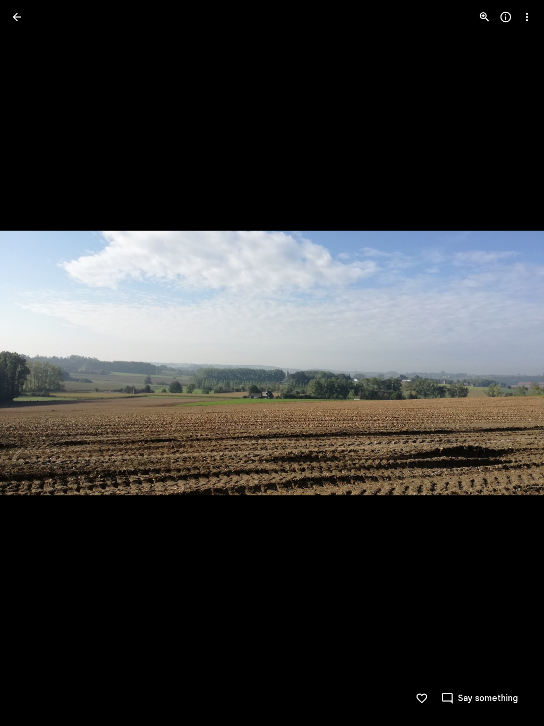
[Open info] (505, 17)
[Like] (421, 698)
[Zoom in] (484, 17)
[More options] (527, 17)
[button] (30, 363)
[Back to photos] (17, 17)
